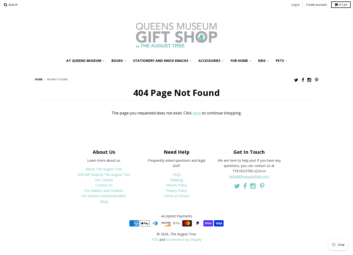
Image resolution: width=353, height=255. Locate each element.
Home (39, 79)
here (197, 113)
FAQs (176, 174)
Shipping (176, 180)
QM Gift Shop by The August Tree (104, 174)
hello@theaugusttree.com (249, 176)
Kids (262, 60)
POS (155, 239)
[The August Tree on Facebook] (303, 79)
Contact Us (104, 185)
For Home (239, 60)
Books (117, 60)
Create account (316, 5)
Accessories (209, 60)
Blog (104, 201)
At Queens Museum (83, 60)
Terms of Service (176, 196)
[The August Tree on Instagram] (309, 79)
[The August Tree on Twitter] (296, 79)
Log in (296, 5)
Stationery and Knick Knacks (160, 60)
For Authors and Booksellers (104, 196)
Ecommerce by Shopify (184, 239)
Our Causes (104, 180)
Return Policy (176, 185)
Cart (343, 5)
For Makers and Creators (104, 190)
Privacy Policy (176, 190)
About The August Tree (104, 169)
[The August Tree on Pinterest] (316, 79)
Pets (280, 60)
